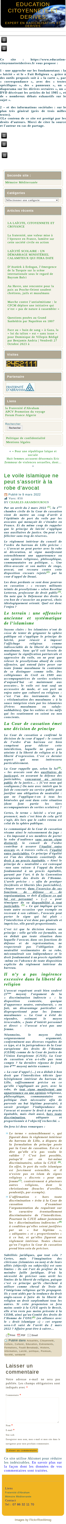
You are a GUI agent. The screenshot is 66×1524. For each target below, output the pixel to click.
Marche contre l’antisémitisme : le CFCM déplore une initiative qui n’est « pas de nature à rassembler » (33, 305)
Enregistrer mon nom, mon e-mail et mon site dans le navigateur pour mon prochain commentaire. (33, 1441)
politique (34, 1351)
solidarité (20, 1354)
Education (31, 1344)
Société (8, 1354)
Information (10, 1351)
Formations (10, 1347)
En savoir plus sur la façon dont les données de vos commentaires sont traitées (33, 1466)
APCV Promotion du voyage (25, 411)
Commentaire (13, 1395)
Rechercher (13, 423)
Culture (8, 1344)
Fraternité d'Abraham (17, 1492)
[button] (49, 508)
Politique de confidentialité (25, 438)
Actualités (32, 1340)
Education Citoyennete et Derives (33, 10)
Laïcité (23, 1351)
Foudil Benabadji (28, 1347)
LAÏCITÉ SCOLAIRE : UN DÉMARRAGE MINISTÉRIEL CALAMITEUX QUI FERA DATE (31, 254)
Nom (9, 1425)
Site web (10, 1435)
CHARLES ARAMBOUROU (28, 502)
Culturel (19, 1344)
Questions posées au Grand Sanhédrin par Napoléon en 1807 (31, 319)
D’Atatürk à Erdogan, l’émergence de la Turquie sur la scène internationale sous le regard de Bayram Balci (32, 272)
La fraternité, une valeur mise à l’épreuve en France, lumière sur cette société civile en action (31, 239)
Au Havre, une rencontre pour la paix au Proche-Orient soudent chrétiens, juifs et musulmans (31, 289)
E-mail (10, 1430)
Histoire (44, 1347)
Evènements (46, 1344)
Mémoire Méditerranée (21, 182)
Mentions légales (18, 442)
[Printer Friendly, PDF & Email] (33, 1335)
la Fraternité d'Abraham (22, 408)
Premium (46, 1351)
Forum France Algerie (20, 415)
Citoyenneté (47, 1340)
